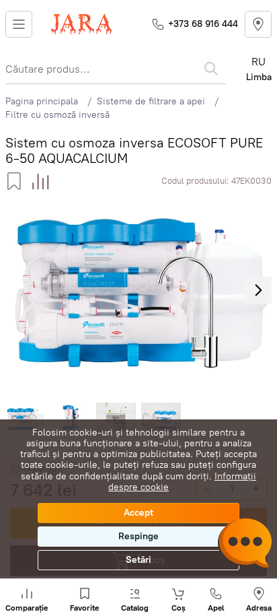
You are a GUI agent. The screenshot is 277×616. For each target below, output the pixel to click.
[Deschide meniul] (18, 24)
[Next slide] (258, 290)
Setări (138, 560)
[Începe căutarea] (211, 68)
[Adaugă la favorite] (13, 181)
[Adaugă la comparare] (40, 181)
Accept (138, 512)
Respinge (138, 536)
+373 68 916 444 (203, 24)
